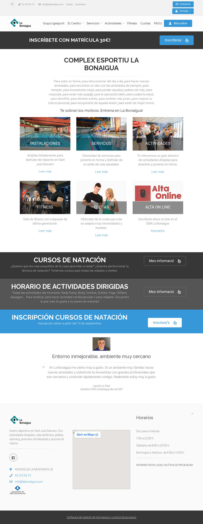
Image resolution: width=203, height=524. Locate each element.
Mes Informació (161, 292)
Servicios (93, 23)
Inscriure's (158, 231)
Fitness (132, 23)
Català (69, 4)
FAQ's (158, 23)
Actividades (113, 23)
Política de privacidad (178, 464)
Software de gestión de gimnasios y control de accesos (101, 517)
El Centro (74, 23)
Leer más (45, 171)
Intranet (142, 464)
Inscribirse (173, 40)
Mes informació (161, 261)
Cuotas (145, 23)
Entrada (184, 11)
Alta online (180, 23)
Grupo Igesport (53, 23)
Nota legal (155, 464)
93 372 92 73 (27, 4)
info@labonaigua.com (52, 4)
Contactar (185, 4)
